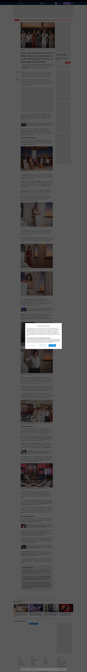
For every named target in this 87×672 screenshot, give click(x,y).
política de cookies (51, 334)
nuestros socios (41, 328)
